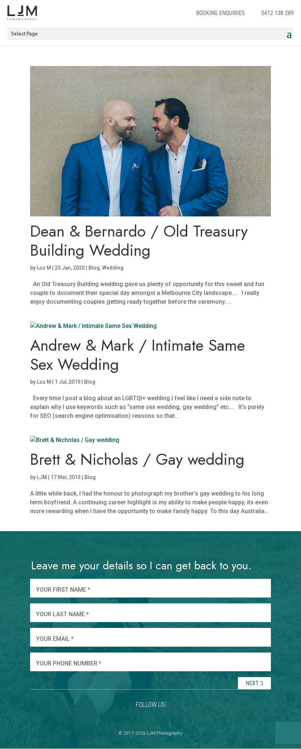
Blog (94, 268)
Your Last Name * (62, 614)
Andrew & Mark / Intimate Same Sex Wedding (137, 355)
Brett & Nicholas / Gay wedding (137, 459)
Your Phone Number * (68, 663)
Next (253, 683)
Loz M (44, 268)
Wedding (113, 268)
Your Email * (55, 638)
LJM (42, 477)
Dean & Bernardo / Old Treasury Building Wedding (139, 241)
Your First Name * (63, 589)
